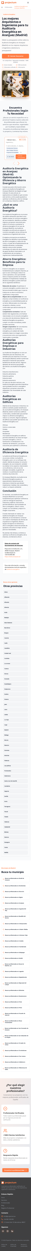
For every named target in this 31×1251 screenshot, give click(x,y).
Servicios (4, 1200)
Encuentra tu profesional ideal (14, 1170)
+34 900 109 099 (9, 1219)
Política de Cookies (4, 1245)
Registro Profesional (7, 1208)
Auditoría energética (13, 569)
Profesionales (8, 7)
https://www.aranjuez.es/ (13, 557)
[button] (18, 163)
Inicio (3, 1197)
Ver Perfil (11, 156)
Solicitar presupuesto (21, 156)
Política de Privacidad (13, 1245)
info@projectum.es (10, 1216)
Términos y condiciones (24, 1245)
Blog (2, 1205)
